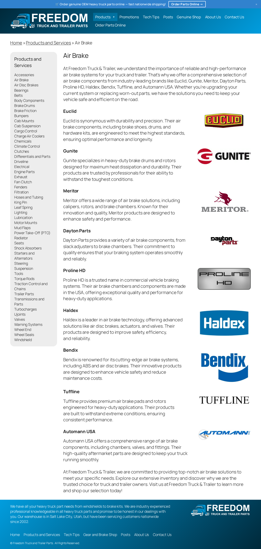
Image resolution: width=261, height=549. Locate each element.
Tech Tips (151, 16)
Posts (168, 16)
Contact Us (234, 16)
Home (16, 43)
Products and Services (48, 43)
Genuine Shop (189, 16)
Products (103, 16)
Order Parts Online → (187, 4)
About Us (213, 16)
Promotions (129, 16)
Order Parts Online (110, 25)
